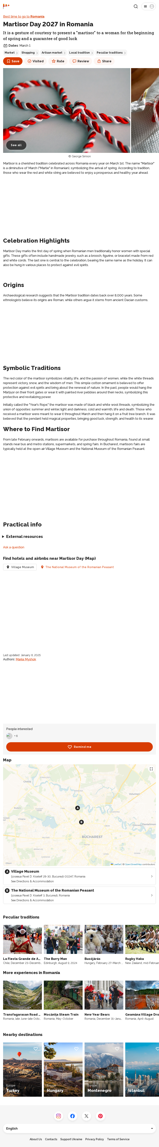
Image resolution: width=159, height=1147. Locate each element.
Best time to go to (23, 16)
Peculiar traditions (110, 52)
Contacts (51, 1139)
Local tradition (79, 52)
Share (106, 61)
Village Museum (22, 567)
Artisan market (52, 52)
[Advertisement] (79, 205)
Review (83, 61)
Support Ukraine (71, 1139)
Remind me (82, 746)
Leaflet (117, 864)
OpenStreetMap (133, 864)
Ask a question (13, 547)
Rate (60, 61)
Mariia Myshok (26, 659)
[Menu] (148, 6)
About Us (36, 1139)
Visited (38, 61)
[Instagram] (58, 1116)
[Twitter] (86, 1116)
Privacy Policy (94, 1139)
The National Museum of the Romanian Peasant (79, 567)
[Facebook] (72, 1116)
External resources (24, 536)
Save (15, 61)
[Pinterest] (100, 1116)
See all (16, 145)
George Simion (81, 156)
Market (10, 52)
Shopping (28, 52)
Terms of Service (118, 1139)
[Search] (136, 6)
